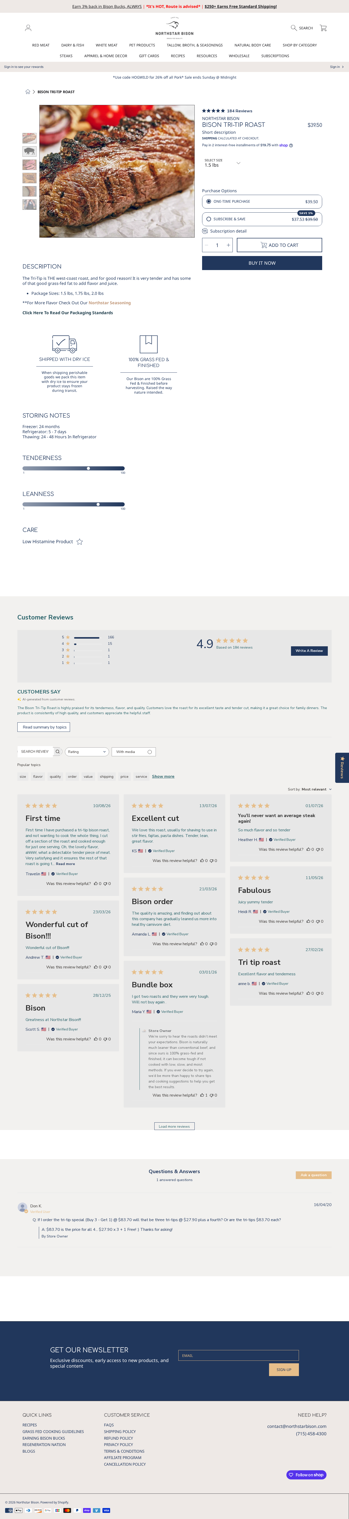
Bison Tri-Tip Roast (56, 92)
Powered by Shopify (54, 1502)
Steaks (66, 55)
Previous (45, 171)
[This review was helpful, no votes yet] (96, 883)
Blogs (28, 1451)
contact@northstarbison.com (297, 1426)
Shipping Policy (120, 1431)
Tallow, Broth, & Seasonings (195, 45)
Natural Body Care (253, 45)
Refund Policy (118, 1438)
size (23, 776)
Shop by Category (300, 45)
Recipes (178, 55)
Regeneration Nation (44, 1444)
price (125, 776)
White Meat (107, 45)
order (72, 776)
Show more (163, 776)
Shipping (209, 138)
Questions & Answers (174, 1171)
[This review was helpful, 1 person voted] (202, 1095)
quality (55, 776)
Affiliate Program (123, 1457)
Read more (65, 863)
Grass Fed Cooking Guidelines (53, 1431)
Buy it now (262, 263)
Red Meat (41, 45)
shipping (106, 776)
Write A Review (309, 650)
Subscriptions (275, 55)
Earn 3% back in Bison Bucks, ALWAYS (107, 6)
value (88, 776)
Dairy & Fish (72, 45)
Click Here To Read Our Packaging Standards (67, 312)
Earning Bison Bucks (43, 1438)
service (141, 776)
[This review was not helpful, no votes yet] (105, 883)
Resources (207, 55)
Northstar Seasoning (110, 303)
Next (189, 171)
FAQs (109, 1424)
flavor (38, 776)
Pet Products (142, 45)
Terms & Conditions (124, 1451)
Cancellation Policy (125, 1464)
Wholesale (239, 55)
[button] (304, 28)
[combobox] (87, 751)
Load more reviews (174, 1126)
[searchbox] (35, 751)
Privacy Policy (118, 1444)
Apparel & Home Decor (105, 55)
